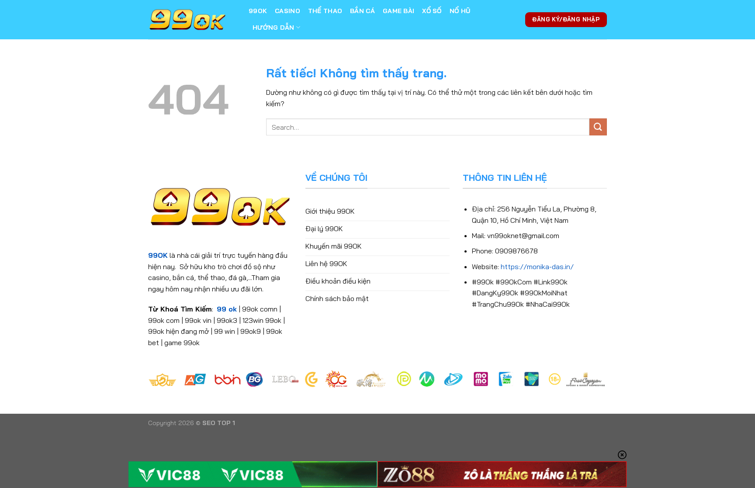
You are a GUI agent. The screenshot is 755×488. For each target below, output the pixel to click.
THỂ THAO (325, 11)
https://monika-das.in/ (537, 266)
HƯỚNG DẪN (273, 27)
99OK (258, 11)
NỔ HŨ (460, 11)
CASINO (287, 11)
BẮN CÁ (362, 11)
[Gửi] (598, 126)
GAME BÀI (398, 11)
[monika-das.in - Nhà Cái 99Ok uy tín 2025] (192, 19)
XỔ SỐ (431, 11)
